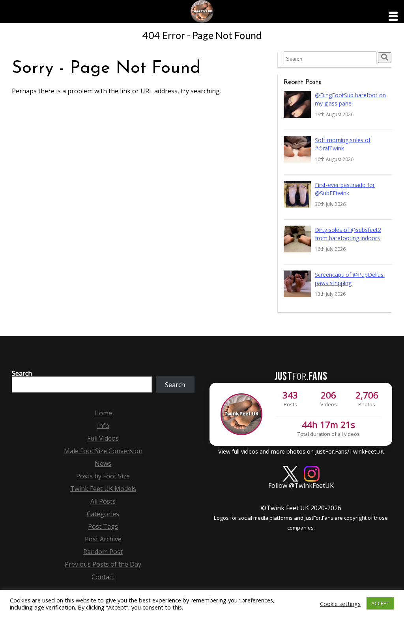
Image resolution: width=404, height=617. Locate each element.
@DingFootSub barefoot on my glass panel (350, 99)
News (103, 463)
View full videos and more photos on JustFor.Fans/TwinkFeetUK (301, 451)
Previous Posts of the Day (103, 564)
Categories (103, 514)
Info (103, 425)
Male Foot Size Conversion (103, 451)
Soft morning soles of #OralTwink (342, 144)
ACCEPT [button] (380, 603)
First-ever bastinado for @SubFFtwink (345, 189)
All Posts (103, 501)
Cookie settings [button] (340, 603)
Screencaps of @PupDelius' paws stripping (350, 279)
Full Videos (103, 438)
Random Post (103, 551)
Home (103, 413)
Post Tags (103, 526)
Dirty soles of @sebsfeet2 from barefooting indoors (348, 234)
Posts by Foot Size (103, 476)
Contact (103, 577)
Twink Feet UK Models (103, 488)
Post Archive (103, 539)
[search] (384, 57)
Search (22, 373)
